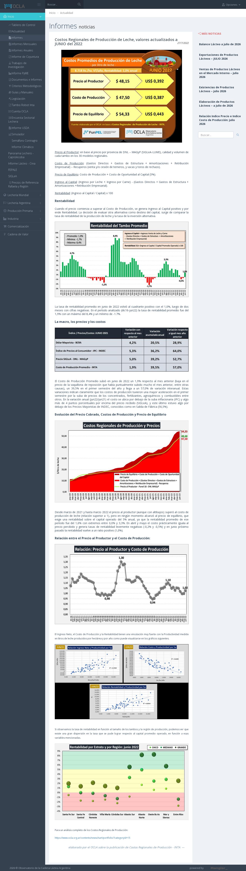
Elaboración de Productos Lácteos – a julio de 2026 (216, 103)
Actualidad (66, 13)
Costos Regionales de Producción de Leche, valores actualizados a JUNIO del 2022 (116, 41)
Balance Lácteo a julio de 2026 (220, 44)
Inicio (52, 13)
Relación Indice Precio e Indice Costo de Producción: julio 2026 (220, 120)
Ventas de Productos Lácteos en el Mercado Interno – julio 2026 (219, 73)
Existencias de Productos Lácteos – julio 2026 (216, 89)
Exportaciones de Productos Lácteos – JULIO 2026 (218, 56)
